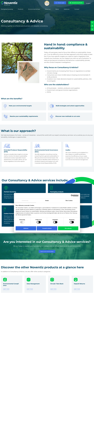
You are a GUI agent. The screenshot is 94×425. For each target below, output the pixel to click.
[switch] (39, 222)
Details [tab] (47, 200)
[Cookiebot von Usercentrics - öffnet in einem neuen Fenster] (72, 196)
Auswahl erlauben (47, 228)
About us (47, 9)
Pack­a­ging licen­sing (7, 9)
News (57, 9)
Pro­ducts (20, 9)
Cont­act (76, 9)
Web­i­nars (66, 9)
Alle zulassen (68, 228)
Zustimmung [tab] (25, 200)
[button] (91, 9)
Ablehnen (25, 228)
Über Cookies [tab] (69, 200)
